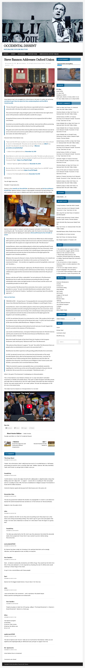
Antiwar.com (60, 286)
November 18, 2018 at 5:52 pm (10, 496)
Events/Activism (32, 54)
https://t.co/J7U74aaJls (30, 170)
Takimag (59, 301)
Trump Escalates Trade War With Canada (68, 205)
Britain (35, 63)
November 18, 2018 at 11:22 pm (10, 578)
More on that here (9, 297)
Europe (39, 63)
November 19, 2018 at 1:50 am (10, 636)
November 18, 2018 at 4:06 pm (10, 460)
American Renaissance (63, 282)
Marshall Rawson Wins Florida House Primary (69, 231)
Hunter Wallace (22, 63)
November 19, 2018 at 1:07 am (10, 617)
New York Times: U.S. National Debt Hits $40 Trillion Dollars (67, 108)
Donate (13, 54)
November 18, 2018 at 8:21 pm (10, 513)
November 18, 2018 (11, 63)
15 (12, 65)
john (5, 511)
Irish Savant (60, 293)
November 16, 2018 (30, 151)
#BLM (46, 144)
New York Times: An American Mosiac (67, 237)
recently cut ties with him (19, 188)
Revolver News (60, 299)
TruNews (59, 306)
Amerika (59, 284)
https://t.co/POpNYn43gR (24, 160)
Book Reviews (21, 54)
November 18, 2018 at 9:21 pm (10, 559)
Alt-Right (31, 63)
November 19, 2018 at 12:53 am (10, 590)
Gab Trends (60, 291)
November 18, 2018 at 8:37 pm (10, 546)
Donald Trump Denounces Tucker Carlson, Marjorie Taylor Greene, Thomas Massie (68, 136)
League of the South (62, 295)
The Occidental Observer (63, 302)
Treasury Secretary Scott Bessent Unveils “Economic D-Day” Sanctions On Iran (68, 118)
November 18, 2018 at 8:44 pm (12, 530)
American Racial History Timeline (49, 54)
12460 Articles (27, 433)
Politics (43, 63)
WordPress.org (60, 336)
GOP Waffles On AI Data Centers (66, 234)
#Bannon (37, 146)
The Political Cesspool (62, 304)
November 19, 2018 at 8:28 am (12, 603)
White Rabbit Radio (62, 310)
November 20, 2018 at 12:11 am (10, 649)
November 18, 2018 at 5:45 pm (10, 475)
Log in (58, 327)
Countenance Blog (61, 288)
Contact (5, 54)
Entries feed (60, 330)
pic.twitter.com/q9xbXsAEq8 (14, 148)
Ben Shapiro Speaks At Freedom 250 (66, 240)
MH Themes (25, 664)
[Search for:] (69, 341)
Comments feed (61, 333)
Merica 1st (59, 297)
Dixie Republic (60, 289)
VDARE (58, 308)
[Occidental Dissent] (42, 41)
